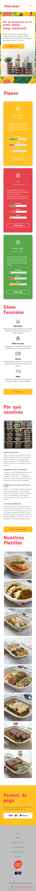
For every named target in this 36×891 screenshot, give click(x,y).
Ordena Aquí (18, 158)
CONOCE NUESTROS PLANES (18, 529)
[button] (21, 887)
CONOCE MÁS (18, 392)
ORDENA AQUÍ (13, 46)
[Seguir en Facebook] (16, 873)
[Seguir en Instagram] (19, 873)
